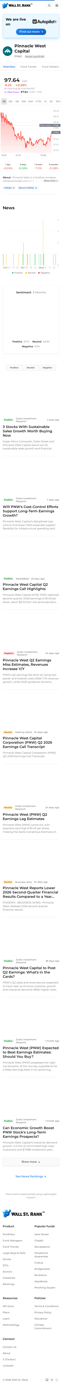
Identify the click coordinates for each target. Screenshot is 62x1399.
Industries (9, 1277)
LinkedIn (8, 1365)
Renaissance (42, 1246)
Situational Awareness (41, 1254)
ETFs (5, 1265)
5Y (51, 101)
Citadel (38, 1240)
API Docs (8, 1306)
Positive (14, 367)
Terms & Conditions (46, 1306)
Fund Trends (28, 66)
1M (17, 101)
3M (24, 101)
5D (11, 101)
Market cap (34, 56)
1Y (45, 101)
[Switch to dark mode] (56, 1379)
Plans (6, 1312)
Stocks (7, 1259)
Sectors (7, 1271)
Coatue (38, 1262)
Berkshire (40, 1275)
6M (31, 101)
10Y (58, 101)
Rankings (8, 1284)
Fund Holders (50, 66)
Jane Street (41, 1234)
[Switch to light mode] (51, 1379)
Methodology (11, 1324)
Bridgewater (42, 1268)
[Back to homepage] (17, 5)
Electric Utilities (26, 188)
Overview (9, 66)
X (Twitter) (9, 1359)
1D (4, 101)
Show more (49, 181)
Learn (6, 1318)
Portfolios (9, 1234)
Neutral (30, 367)
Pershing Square (44, 1287)
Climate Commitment (42, 1326)
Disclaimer (41, 1318)
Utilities (8, 188)
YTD (38, 101)
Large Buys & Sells (14, 1253)
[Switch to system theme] (47, 1379)
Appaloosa (40, 1281)
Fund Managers (12, 1240)
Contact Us (9, 1347)
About (6, 1353)
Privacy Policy (42, 1312)
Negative (47, 367)
